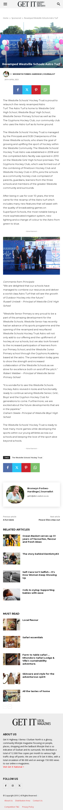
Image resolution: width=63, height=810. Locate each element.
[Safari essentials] (11, 642)
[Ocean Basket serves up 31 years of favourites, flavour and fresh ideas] (11, 540)
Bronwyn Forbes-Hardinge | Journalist (34, 74)
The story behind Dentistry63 (40, 553)
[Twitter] (26, 89)
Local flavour (30, 620)
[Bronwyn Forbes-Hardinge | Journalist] (6, 74)
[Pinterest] (36, 89)
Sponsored (16, 18)
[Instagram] (12, 786)
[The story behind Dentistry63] (11, 558)
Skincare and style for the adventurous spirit (38, 675)
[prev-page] (5, 707)
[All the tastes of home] (11, 696)
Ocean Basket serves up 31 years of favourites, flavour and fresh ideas (39, 538)
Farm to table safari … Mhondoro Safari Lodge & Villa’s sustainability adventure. (38, 659)
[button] (58, 4)
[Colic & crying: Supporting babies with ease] (11, 594)
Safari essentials (32, 637)
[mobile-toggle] (5, 4)
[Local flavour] (11, 624)
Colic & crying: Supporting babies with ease (38, 591)
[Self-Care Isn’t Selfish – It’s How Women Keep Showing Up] (11, 576)
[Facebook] (17, 89)
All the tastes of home (36, 691)
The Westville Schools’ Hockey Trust (27, 457)
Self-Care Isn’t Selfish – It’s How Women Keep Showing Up (39, 575)
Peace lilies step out (49, 520)
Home (5, 18)
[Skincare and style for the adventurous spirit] (11, 678)
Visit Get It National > (13, 766)
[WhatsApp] (45, 89)
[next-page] (10, 707)
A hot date (8, 520)
